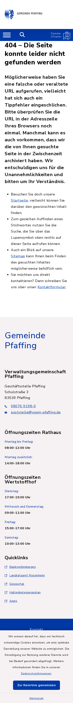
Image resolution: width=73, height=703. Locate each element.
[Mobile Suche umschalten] (22, 35)
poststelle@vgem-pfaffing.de (36, 412)
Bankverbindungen (22, 567)
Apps (13, 601)
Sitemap (18, 256)
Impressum (36, 698)
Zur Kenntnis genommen (36, 685)
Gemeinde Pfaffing (25, 341)
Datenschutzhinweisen (36, 673)
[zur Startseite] (23, 14)
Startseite (19, 200)
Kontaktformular (52, 287)
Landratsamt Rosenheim (27, 575)
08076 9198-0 (23, 406)
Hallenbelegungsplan (25, 592)
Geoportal (16, 584)
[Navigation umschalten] (7, 35)
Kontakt (36, 629)
